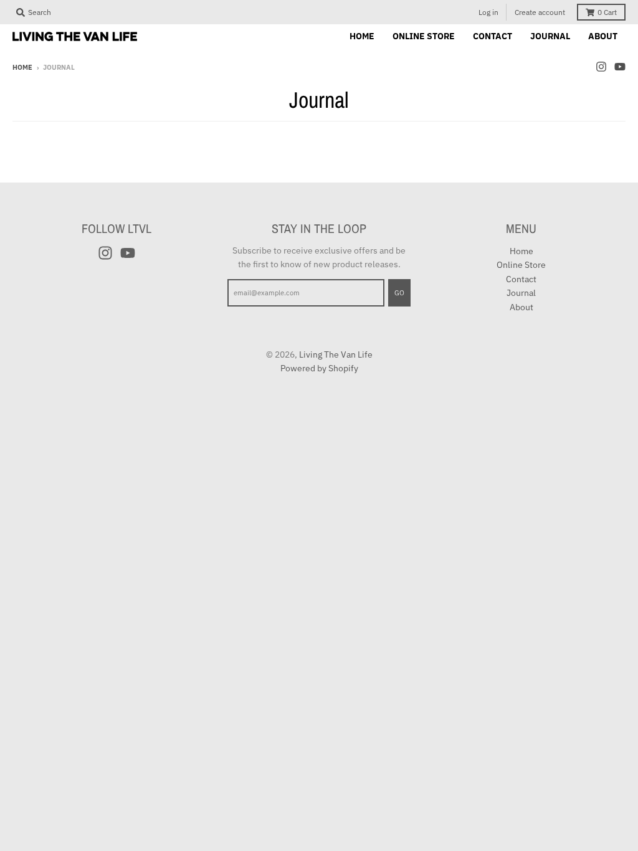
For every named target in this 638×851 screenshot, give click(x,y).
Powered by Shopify (319, 368)
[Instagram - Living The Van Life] (601, 66)
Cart (607, 12)
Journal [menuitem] (550, 36)
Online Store (521, 264)
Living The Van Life (336, 354)
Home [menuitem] (362, 36)
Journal (521, 292)
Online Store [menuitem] (424, 36)
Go (399, 292)
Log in (488, 12)
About (521, 307)
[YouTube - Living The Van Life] (620, 66)
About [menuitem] (602, 36)
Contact (521, 279)
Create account (540, 12)
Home (22, 67)
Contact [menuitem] (492, 36)
